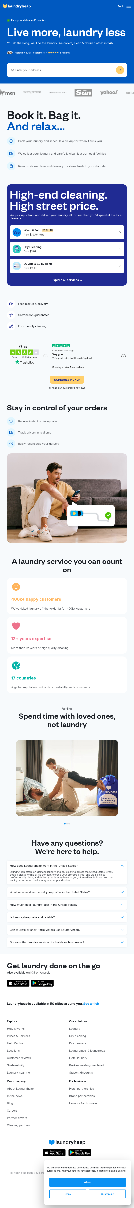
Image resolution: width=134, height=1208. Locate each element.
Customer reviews (19, 1057)
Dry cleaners (77, 1043)
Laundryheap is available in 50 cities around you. (53, 1003)
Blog (10, 1103)
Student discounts (81, 1072)
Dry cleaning (77, 1036)
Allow (87, 1182)
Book (120, 6)
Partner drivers (17, 1117)
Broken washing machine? (86, 1065)
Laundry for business (83, 1103)
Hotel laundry (78, 1057)
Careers (12, 1110)
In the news (15, 1095)
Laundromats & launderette (87, 1050)
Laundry (74, 1028)
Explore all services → (67, 280)
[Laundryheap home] (17, 6)
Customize (107, 1193)
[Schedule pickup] (120, 70)
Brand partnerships (82, 1095)
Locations (13, 1050)
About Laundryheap (20, 1088)
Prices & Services (18, 1036)
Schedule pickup (67, 379)
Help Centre (15, 1043)
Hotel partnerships (81, 1088)
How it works (16, 1028)
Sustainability (15, 1065)
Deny (68, 1193)
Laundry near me (18, 1072)
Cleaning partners (19, 1125)
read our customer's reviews (68, 387)
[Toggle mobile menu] (128, 6)
